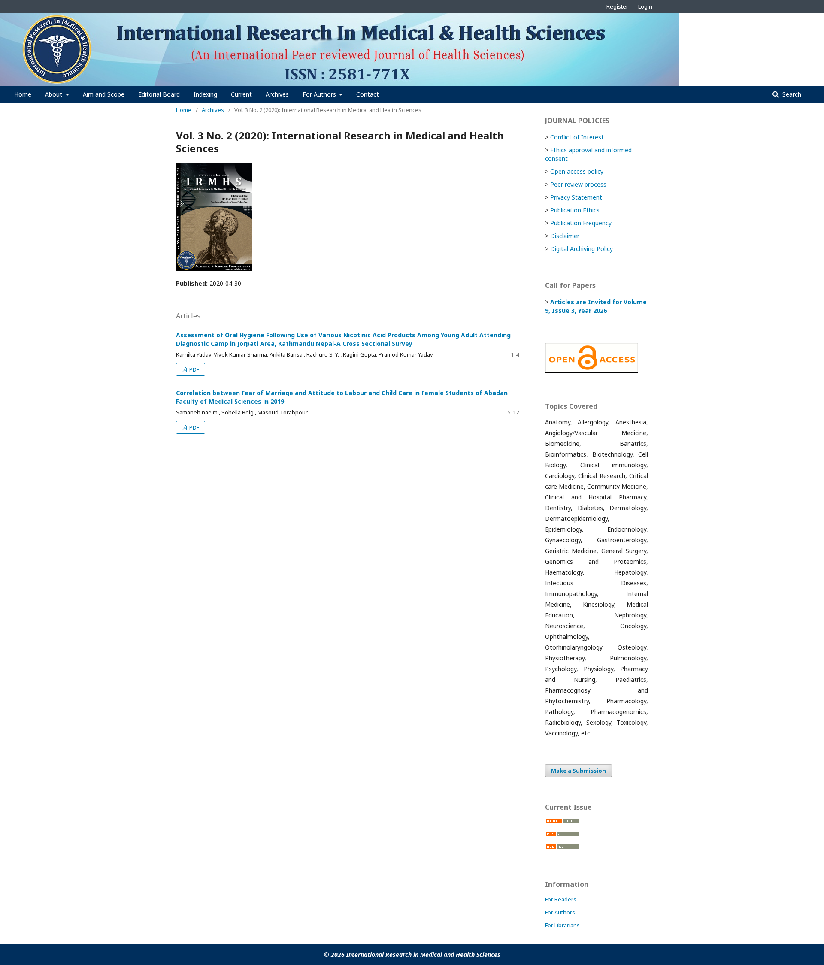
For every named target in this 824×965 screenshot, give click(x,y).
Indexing (205, 94)
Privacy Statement (576, 197)
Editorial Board (159, 94)
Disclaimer (564, 236)
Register (617, 6)
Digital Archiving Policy (581, 249)
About (54, 94)
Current (241, 94)
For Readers (560, 899)
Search (791, 94)
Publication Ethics (575, 210)
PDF (193, 369)
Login (645, 6)
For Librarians (562, 925)
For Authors (320, 94)
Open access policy (576, 171)
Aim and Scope (103, 94)
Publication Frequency (581, 223)
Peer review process (578, 184)
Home (22, 94)
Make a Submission (578, 770)
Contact (367, 94)
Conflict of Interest (577, 137)
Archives (277, 94)
